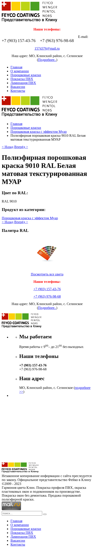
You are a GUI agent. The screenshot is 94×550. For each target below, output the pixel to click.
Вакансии (17, 87)
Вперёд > (21, 147)
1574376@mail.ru (47, 48)
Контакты (17, 91)
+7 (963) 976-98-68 (47, 296)
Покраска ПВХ (21, 79)
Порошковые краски (25, 75)
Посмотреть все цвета (47, 274)
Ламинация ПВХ (23, 83)
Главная (16, 67)
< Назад (7, 147)
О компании (19, 71)
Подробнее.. (47, 60)
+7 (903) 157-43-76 (47, 289)
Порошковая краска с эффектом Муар (38, 131)
